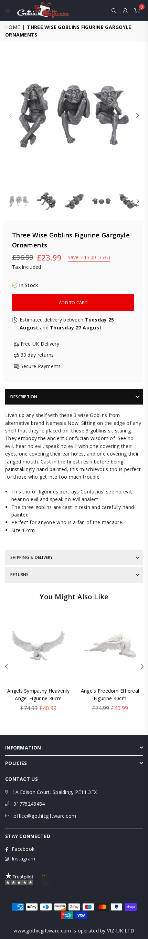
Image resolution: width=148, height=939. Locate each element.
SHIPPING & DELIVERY (31, 557)
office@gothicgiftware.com (44, 816)
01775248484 (29, 803)
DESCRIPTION (24, 397)
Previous (10, 116)
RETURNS (19, 575)
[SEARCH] (114, 10)
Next (138, 116)
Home (12, 27)
